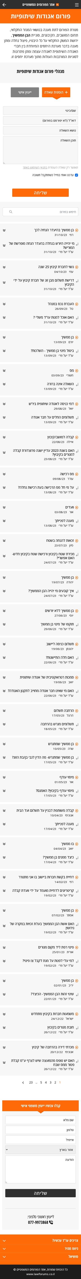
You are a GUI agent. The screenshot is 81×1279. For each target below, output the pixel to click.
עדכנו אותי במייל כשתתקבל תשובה (53, 175)
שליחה (40, 193)
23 (31, 1082)
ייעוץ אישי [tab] (24, 92)
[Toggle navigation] (77, 4)
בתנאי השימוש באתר (35, 167)
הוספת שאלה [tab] (54, 92)
